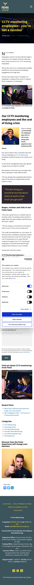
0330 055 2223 (15, 522)
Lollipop (28, 577)
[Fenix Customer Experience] (17, 478)
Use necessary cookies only (17, 324)
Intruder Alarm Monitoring (13, 431)
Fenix (13, 36)
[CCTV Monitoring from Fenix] (17, 399)
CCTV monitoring (22, 155)
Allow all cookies (17, 314)
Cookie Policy (7, 504)
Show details (25, 309)
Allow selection (17, 319)
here (14, 278)
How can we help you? (9, 330)
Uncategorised (9, 436)
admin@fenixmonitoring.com (19, 526)
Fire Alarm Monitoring (11, 429)
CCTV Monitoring (22, 36)
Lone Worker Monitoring (12, 434)
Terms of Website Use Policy (22, 504)
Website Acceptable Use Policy (18, 507)
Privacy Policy (26, 352)
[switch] (29, 291)
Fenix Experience (10, 427)
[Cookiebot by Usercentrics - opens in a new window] (24, 259)
